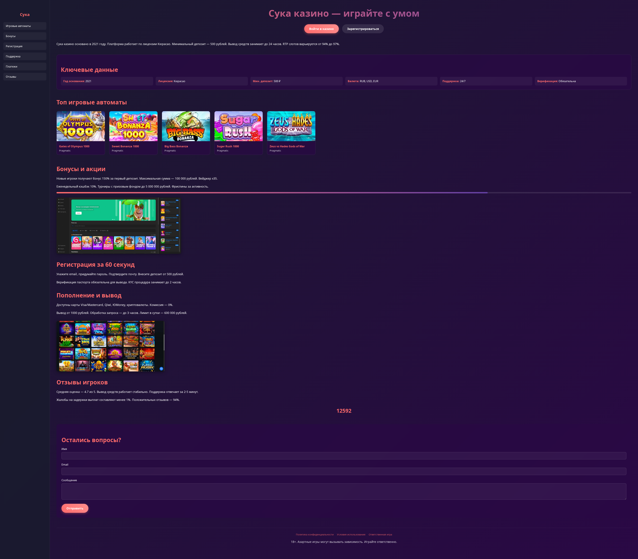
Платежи (11, 66)
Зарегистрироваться (363, 29)
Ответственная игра (380, 534)
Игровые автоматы (18, 26)
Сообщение (69, 480)
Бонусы (10, 36)
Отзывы (11, 76)
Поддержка (13, 56)
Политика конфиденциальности (315, 534)
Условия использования (351, 534)
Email (64, 464)
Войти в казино (321, 29)
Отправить (74, 508)
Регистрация (14, 46)
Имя (64, 449)
